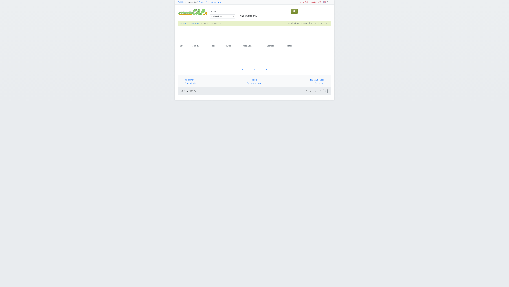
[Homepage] (194, 11)
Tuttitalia (182, 2)
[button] (320, 91)
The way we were (254, 83)
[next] (266, 69)
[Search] (294, 11)
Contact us (319, 83)
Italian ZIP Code (317, 80)
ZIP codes (194, 23)
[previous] (242, 69)
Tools (254, 80)
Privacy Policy (191, 83)
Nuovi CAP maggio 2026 (310, 2)
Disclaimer (189, 80)
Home (183, 23)
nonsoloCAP (192, 2)
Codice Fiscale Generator (210, 2)
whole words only (248, 15)
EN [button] (328, 2)
